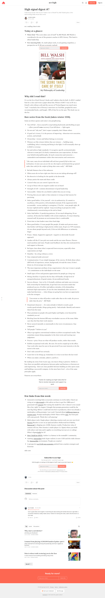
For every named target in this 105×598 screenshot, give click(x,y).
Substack (45, 594)
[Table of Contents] (2, 298)
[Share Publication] (86, 2)
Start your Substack (48, 591)
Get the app (60, 591)
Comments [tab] (28, 493)
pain (66, 414)
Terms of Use (60, 470)
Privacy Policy (64, 471)
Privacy (52, 587)
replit (39, 432)
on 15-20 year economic (45, 444)
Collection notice (63, 587)
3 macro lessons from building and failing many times (39, 555)
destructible (34, 441)
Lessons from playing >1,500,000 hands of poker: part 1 (44, 541)
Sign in (100, 3)
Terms (56, 587)
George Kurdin (31, 17)
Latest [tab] (30, 526)
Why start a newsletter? (33, 531)
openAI (40, 405)
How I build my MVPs (35, 435)
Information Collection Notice (52, 471)
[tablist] (31, 493)
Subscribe (92, 3)
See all (28, 564)
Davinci (30, 422)
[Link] (22, 31)
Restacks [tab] (34, 493)
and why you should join (31, 533)
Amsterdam (38, 438)
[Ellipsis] (79, 508)
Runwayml (31, 425)
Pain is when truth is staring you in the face (41, 553)
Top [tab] (26, 526)
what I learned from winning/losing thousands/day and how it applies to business (44, 544)
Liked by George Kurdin (34, 509)
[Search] (82, 2)
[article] (52, 534)
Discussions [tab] (36, 526)
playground (40, 402)
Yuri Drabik (31, 508)
